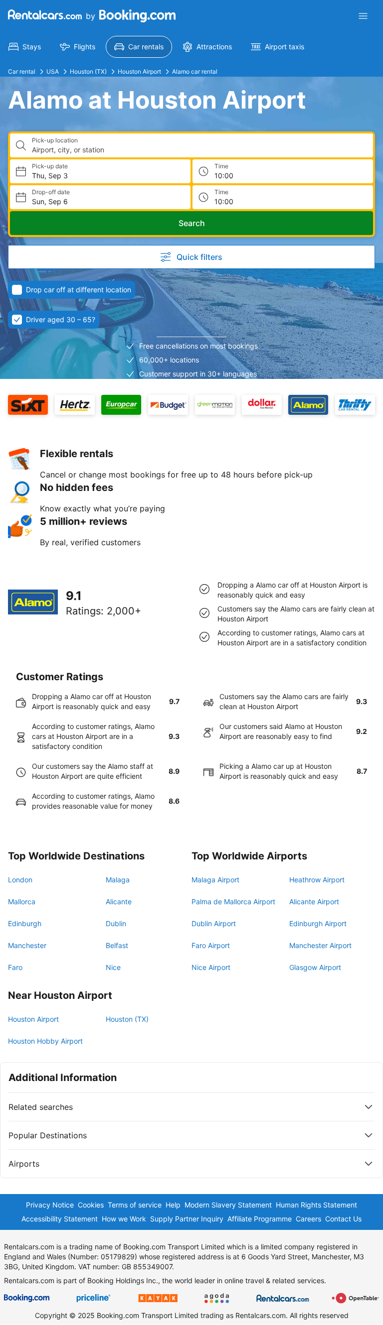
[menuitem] (24, 47)
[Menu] (363, 16)
